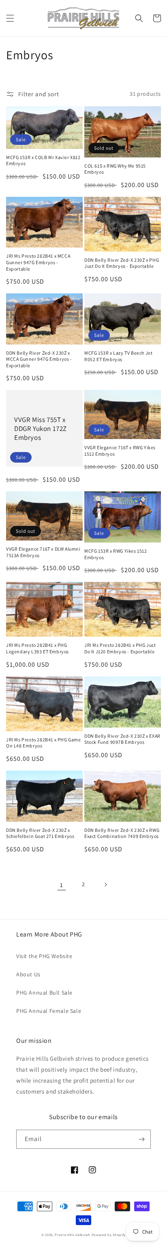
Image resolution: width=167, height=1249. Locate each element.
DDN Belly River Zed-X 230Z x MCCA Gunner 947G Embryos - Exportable (39, 359)
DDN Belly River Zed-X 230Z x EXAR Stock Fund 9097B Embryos (122, 739)
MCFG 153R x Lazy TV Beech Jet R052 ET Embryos (118, 356)
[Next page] (105, 885)
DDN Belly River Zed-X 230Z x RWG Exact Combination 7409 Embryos (121, 833)
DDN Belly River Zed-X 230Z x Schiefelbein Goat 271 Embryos (40, 833)
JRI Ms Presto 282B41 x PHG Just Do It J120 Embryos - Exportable (120, 648)
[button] (10, 18)
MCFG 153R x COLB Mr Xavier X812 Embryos (43, 160)
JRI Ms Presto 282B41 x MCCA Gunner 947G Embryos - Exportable (38, 262)
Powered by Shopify (109, 1234)
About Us (28, 974)
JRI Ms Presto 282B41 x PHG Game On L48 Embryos (43, 742)
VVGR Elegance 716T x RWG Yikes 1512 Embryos (120, 450)
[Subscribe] (141, 1139)
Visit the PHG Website (44, 956)
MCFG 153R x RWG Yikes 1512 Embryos (115, 554)
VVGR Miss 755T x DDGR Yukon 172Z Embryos (40, 428)
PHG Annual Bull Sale (44, 992)
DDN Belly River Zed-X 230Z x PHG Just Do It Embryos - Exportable (121, 263)
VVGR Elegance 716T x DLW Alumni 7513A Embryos (43, 552)
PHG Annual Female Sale (48, 1010)
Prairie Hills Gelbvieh (72, 1234)
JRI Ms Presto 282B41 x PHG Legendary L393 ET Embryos (37, 648)
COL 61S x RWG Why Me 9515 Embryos (115, 169)
